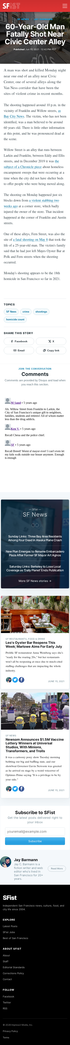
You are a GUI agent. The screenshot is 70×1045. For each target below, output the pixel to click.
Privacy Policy (10, 1031)
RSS (5, 1008)
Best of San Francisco (15, 938)
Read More (57, 868)
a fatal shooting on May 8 (30, 239)
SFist (10, 897)
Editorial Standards (14, 967)
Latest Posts (10, 926)
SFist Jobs (9, 932)
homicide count (15, 319)
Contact (7, 979)
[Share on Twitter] (15, 680)
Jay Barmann (43, 19)
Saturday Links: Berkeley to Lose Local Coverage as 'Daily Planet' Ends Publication (35, 568)
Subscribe (35, 841)
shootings (41, 311)
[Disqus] (35, 442)
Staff (5, 961)
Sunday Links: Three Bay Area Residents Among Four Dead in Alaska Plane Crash (35, 538)
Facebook (8, 996)
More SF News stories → (35, 581)
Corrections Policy (13, 973)
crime (26, 311)
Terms (6, 1037)
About (6, 955)
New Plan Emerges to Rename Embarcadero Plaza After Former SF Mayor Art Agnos (35, 553)
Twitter (7, 1002)
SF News (23, 19)
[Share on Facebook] (21, 680)
